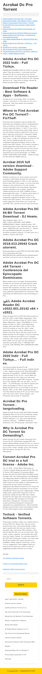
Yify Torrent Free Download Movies (17, 633)
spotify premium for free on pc (15, 607)
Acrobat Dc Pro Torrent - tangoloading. (15, 47)
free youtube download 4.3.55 (15, 654)
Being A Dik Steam (11, 625)
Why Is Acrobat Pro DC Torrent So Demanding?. (18, 49)
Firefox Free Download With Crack (15, 563)
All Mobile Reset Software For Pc (16, 629)
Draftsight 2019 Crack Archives (14, 569)
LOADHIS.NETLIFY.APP (27, 671)
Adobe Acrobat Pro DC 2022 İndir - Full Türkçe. (17, 19)
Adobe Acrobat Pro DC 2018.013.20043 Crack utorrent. (20, 33)
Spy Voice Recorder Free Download (17, 612)
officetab (8, 659)
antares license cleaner (13, 603)
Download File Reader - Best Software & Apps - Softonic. (20, 21)
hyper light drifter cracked (14, 599)
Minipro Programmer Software (15, 620)
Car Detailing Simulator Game (13, 558)
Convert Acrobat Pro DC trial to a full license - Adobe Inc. (20, 51)
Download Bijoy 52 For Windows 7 (17, 650)
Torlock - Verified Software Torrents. (14, 53)
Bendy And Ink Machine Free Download (19, 616)
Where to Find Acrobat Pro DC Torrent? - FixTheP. (18, 23)
